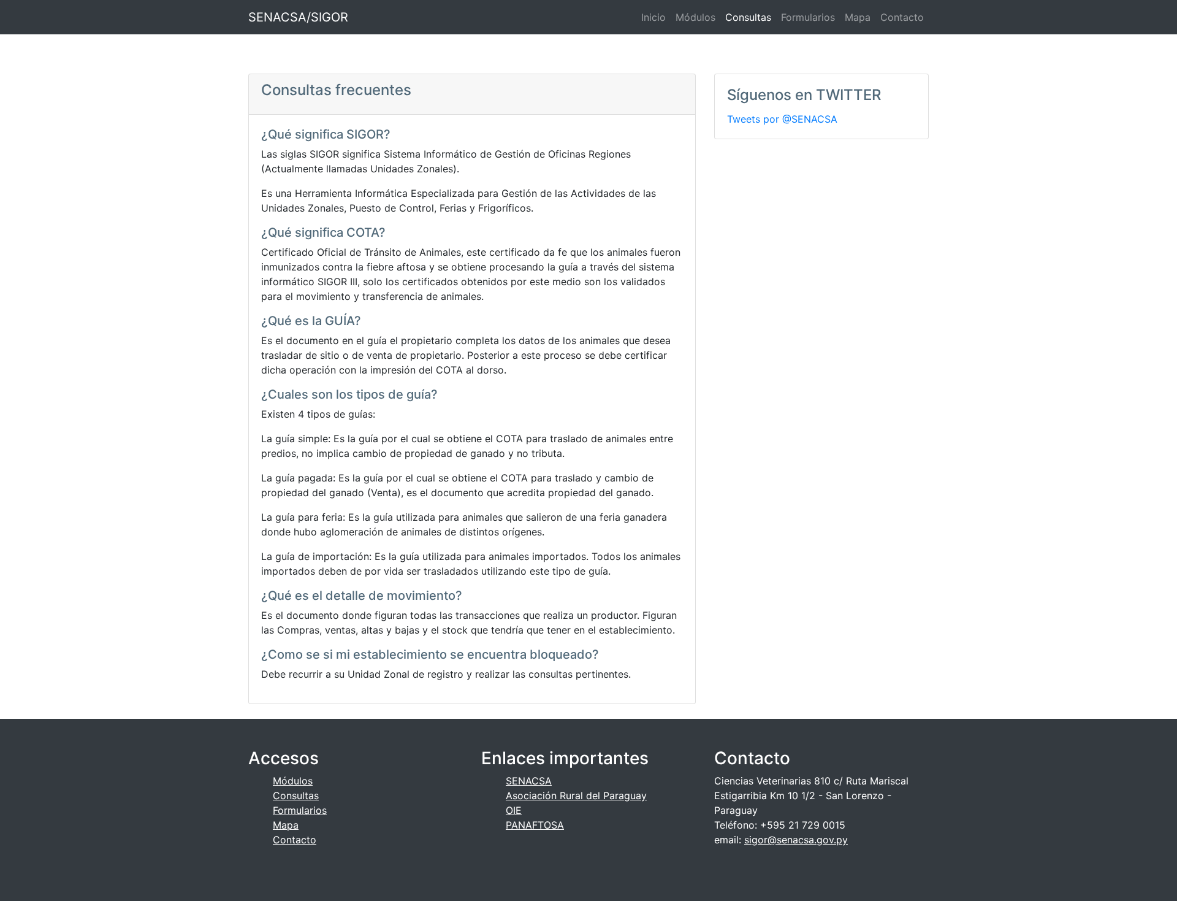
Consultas (748, 17)
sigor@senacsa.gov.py (796, 840)
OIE (514, 810)
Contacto (902, 17)
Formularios (808, 17)
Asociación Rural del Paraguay (576, 795)
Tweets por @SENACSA (782, 119)
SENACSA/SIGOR (298, 17)
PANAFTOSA (535, 825)
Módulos (695, 17)
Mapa (857, 17)
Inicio (653, 17)
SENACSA (529, 781)
